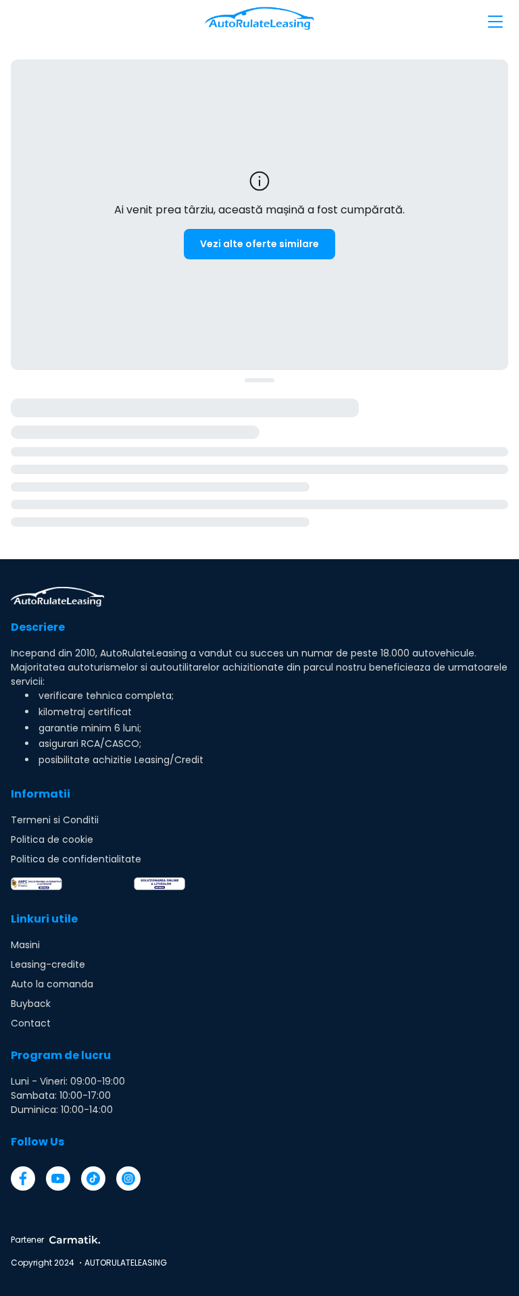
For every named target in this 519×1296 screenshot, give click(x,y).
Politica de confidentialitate (76, 859)
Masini (25, 945)
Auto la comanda (52, 984)
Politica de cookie (52, 839)
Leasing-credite (48, 964)
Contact (31, 1023)
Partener (27, 1239)
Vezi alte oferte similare (259, 244)
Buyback (31, 1003)
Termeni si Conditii (55, 820)
